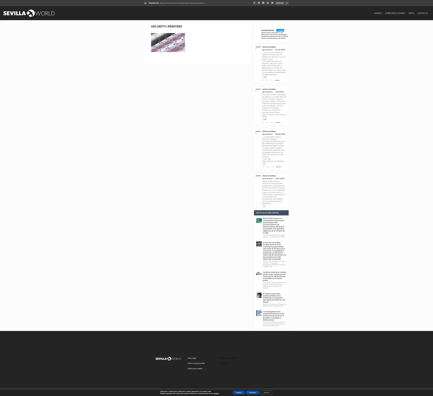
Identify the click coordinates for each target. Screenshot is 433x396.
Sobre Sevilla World (395, 13)
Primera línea (267, 266)
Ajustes (266, 392)
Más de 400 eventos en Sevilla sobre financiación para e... (182, 3)
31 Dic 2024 (279, 178)
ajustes (216, 394)
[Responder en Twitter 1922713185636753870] (263, 167)
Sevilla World (269, 47)
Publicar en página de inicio (272, 284)
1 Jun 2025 (279, 92)
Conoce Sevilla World (228, 358)
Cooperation (273, 263)
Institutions (276, 265)
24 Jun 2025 (280, 50)
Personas (275, 304)
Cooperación (274, 237)
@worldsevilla (267, 50)
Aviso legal (192, 358)
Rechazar (252, 392)
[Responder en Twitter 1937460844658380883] (263, 80)
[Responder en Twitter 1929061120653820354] (263, 122)
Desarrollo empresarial (271, 326)
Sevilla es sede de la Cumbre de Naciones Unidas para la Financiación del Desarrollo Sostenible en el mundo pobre (274, 276)
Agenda (378, 13)
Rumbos (282, 324)
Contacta (224, 363)
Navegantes (267, 265)
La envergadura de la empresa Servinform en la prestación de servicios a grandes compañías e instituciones (273, 316)
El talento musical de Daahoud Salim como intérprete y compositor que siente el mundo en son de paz (274, 298)
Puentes (281, 237)
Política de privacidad (196, 363)
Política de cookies (195, 368)
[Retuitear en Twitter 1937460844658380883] (267, 80)
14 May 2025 (280, 134)
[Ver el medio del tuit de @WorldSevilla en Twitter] (264, 163)
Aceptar (239, 392)
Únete (411, 13)
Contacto (422, 13)
